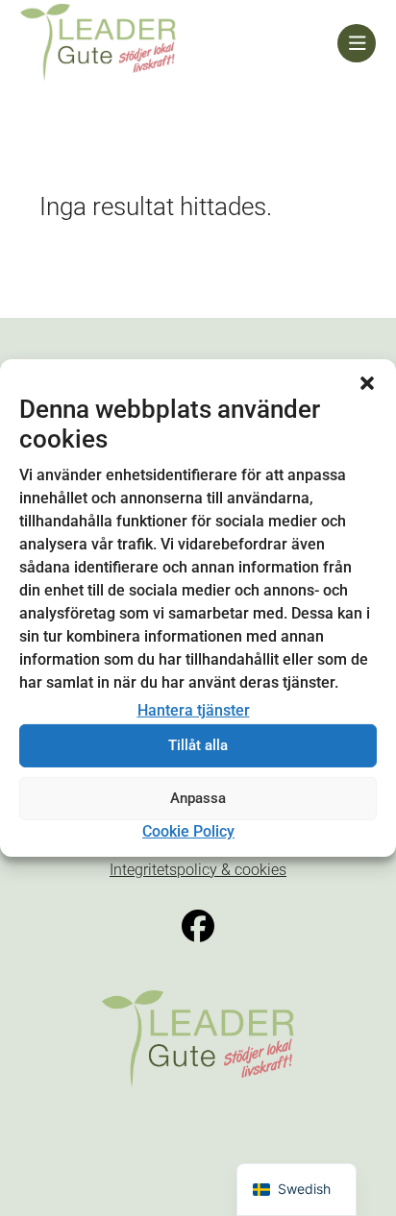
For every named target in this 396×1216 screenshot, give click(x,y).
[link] (179, 43)
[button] (367, 383)
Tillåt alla (198, 745)
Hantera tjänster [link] (193, 710)
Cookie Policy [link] (188, 831)
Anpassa (198, 798)
